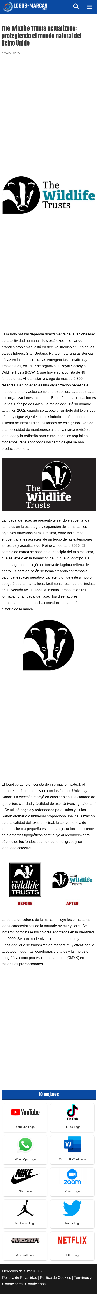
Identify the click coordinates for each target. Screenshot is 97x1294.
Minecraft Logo (25, 1255)
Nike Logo (25, 1191)
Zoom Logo (72, 1191)
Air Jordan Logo (25, 1223)
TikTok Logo (72, 1127)
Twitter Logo (72, 1223)
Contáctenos (35, 1284)
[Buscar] (76, 9)
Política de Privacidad (19, 1278)
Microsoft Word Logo (72, 1159)
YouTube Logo (25, 1127)
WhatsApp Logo (25, 1159)
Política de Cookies (55, 1278)
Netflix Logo (72, 1255)
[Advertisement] (48, 113)
